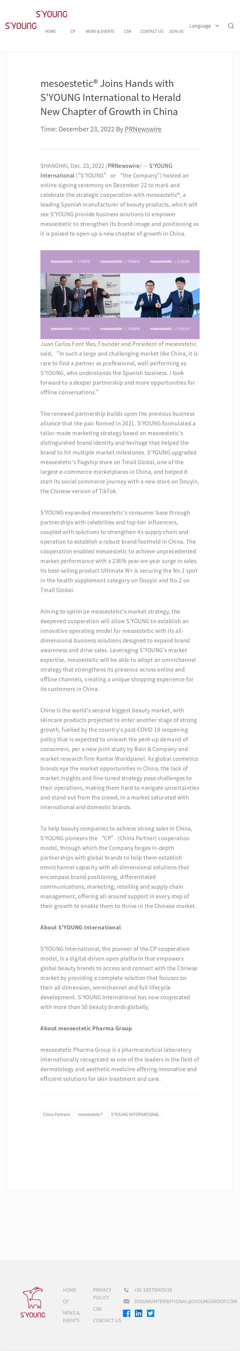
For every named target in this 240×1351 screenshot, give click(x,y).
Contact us (151, 31)
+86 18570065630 (153, 1290)
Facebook (126, 1313)
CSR (127, 31)
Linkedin (138, 1313)
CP (73, 31)
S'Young (21, 26)
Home (50, 31)
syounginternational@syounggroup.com (185, 1301)
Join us (176, 31)
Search (230, 25)
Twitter (150, 1313)
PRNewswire (124, 165)
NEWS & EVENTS (100, 31)
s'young (33, 1302)
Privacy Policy (102, 1294)
